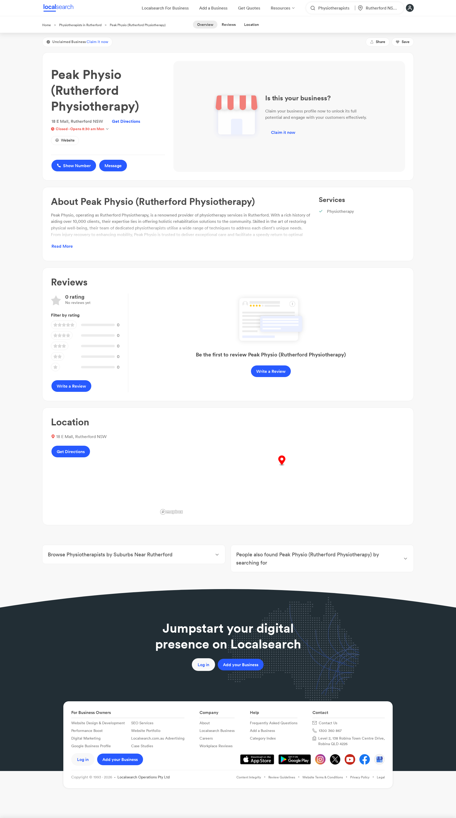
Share (380, 41)
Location (251, 24)
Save (406, 41)
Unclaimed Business (80, 41)
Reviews (229, 24)
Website (68, 140)
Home (46, 25)
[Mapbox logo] (171, 512)
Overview (205, 24)
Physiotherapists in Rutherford (80, 25)
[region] (281, 466)
